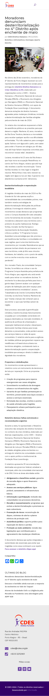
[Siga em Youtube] (29, 669)
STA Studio (32, 690)
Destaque (30, 40)
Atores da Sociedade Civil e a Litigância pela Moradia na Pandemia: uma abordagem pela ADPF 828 (24, 593)
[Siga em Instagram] (24, 669)
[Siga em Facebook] (20, 669)
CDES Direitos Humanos (17, 37)
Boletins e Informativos (15, 40)
